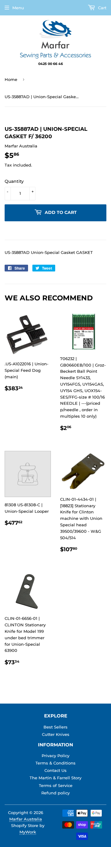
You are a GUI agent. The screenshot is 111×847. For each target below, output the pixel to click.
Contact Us (55, 770)
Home (11, 79)
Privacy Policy (55, 755)
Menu (18, 7)
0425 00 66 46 (51, 64)
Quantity (14, 181)
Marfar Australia (25, 819)
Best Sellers (55, 727)
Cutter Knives (55, 734)
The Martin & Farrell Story (55, 777)
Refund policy (55, 792)
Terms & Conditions (55, 763)
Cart (101, 7)
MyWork (27, 831)
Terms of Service (55, 785)
